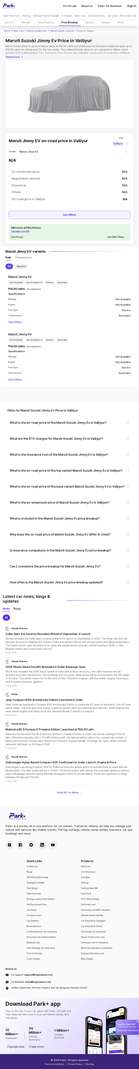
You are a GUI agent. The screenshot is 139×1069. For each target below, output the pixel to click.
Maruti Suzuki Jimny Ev (62, 30)
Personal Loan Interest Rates (41, 937)
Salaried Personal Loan (92, 953)
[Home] (9, 6)
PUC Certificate (34, 953)
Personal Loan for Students (94, 942)
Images (106, 22)
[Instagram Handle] (9, 845)
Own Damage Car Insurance (41, 948)
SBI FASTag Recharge (37, 877)
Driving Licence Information (40, 899)
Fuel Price (86, 893)
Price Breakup (69, 22)
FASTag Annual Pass (36, 904)
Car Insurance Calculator (93, 920)
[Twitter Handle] (31, 845)
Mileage (25, 22)
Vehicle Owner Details (92, 915)
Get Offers (69, 214)
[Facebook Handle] (20, 845)
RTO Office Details (90, 899)
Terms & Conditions (54, 1064)
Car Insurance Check (91, 926)
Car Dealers (33, 920)
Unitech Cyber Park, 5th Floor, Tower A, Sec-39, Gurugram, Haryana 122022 (49, 987)
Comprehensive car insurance (42, 931)
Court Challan (33, 959)
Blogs (29, 872)
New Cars (19, 30)
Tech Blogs (32, 888)
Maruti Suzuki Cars (37, 30)
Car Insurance (88, 872)
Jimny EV (9, 22)
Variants (89, 22)
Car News (31, 910)
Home (7, 30)
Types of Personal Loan (93, 937)
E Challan (85, 877)
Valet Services (34, 893)
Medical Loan (33, 942)
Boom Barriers (34, 926)
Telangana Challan (36, 882)
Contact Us (32, 866)
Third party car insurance (93, 931)
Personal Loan (88, 904)
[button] (69, 639)
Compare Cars (34, 915)
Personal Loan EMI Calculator (96, 910)
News (120, 22)
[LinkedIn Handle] (42, 845)
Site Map (89, 1064)
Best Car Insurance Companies (96, 948)
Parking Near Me (89, 888)
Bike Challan (87, 959)
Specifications (46, 22)
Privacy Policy (75, 1064)
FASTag (84, 882)
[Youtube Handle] (53, 845)
